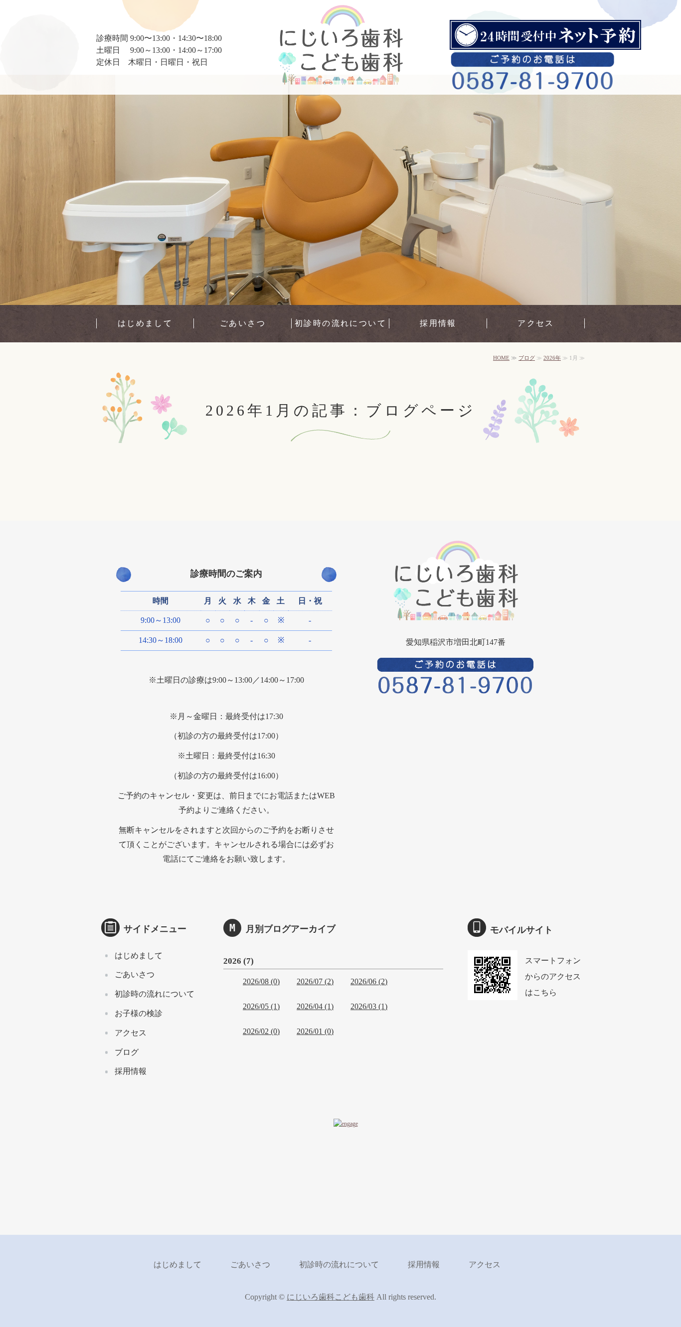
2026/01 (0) (315, 1031)
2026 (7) (238, 961)
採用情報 (438, 323)
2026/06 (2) (368, 981)
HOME (501, 358)
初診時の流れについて (340, 323)
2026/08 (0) (261, 981)
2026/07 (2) (315, 981)
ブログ (526, 358)
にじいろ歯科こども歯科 (330, 1297)
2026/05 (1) (261, 1006)
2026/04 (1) (315, 1006)
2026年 (552, 358)
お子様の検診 (139, 1013)
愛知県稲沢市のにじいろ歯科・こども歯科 (340, 50)
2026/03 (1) (368, 1006)
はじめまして (145, 323)
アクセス (535, 323)
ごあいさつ (243, 323)
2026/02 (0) (261, 1031)
